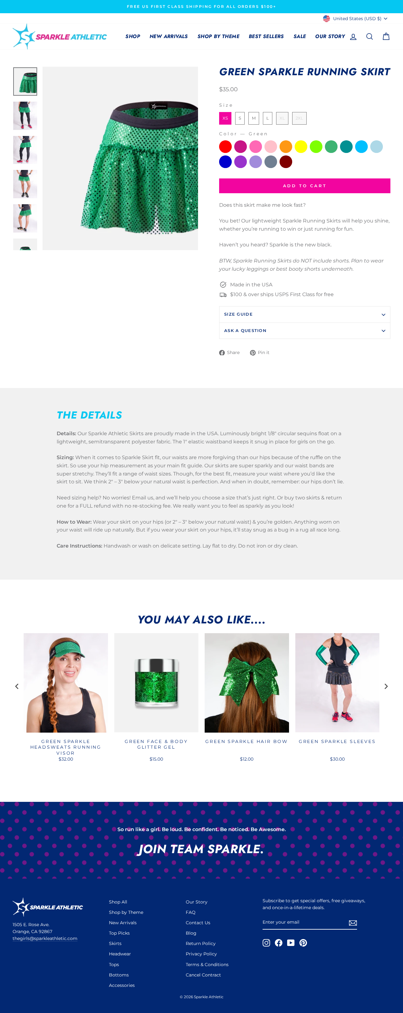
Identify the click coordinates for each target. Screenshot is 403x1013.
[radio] (225, 118)
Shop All (118, 901)
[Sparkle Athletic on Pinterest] (303, 943)
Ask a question (245, 330)
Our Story (330, 36)
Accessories (122, 985)
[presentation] (17, 686)
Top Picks (119, 933)
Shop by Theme (218, 36)
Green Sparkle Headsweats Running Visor (65, 747)
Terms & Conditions (207, 964)
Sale (299, 36)
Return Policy (201, 943)
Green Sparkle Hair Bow (246, 741)
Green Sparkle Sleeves (337, 741)
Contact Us (198, 922)
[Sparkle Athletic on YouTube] (291, 943)
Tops (114, 964)
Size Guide (238, 314)
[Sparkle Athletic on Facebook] (278, 943)
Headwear (120, 953)
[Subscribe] (353, 923)
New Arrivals (169, 36)
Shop (132, 36)
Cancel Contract (203, 974)
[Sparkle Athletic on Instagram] (266, 943)
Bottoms (119, 974)
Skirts (115, 943)
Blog (191, 933)
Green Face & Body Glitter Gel (156, 744)
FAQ (191, 912)
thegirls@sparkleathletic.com (45, 938)
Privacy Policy (201, 953)
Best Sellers (266, 36)
